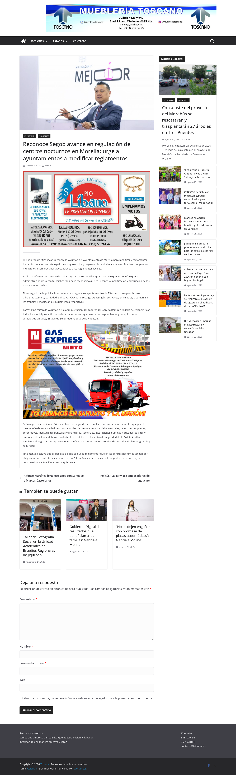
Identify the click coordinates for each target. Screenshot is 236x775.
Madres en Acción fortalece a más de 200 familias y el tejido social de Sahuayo (198, 223)
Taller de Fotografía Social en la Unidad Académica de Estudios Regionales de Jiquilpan (39, 546)
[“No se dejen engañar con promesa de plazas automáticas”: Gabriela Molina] (133, 502)
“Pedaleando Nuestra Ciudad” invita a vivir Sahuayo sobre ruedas (197, 173)
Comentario (28, 599)
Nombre (26, 646)
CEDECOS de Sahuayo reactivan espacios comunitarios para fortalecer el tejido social (198, 197)
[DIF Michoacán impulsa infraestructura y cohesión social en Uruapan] (170, 329)
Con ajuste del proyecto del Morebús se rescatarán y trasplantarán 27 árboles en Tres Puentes (186, 120)
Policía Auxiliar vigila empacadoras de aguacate (125, 478)
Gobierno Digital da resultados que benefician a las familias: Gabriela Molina (85, 535)
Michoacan (29, 136)
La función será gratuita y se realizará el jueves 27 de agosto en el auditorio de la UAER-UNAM (199, 301)
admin (48, 165)
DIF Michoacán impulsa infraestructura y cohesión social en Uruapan (197, 326)
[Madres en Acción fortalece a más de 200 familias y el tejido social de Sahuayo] (170, 226)
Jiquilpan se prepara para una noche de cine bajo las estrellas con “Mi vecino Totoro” (198, 249)
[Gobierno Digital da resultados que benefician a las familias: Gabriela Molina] (86, 502)
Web (22, 680)
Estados (58, 41)
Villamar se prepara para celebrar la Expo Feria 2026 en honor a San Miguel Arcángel (198, 275)
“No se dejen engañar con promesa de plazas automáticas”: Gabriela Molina (133, 533)
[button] (46, 41)
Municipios (44, 136)
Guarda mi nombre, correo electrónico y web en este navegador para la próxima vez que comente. (88, 698)
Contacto (79, 41)
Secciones (37, 41)
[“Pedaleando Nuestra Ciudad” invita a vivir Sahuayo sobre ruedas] (170, 176)
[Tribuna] (24, 41)
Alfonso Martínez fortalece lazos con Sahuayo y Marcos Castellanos (54, 478)
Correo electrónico (33, 663)
